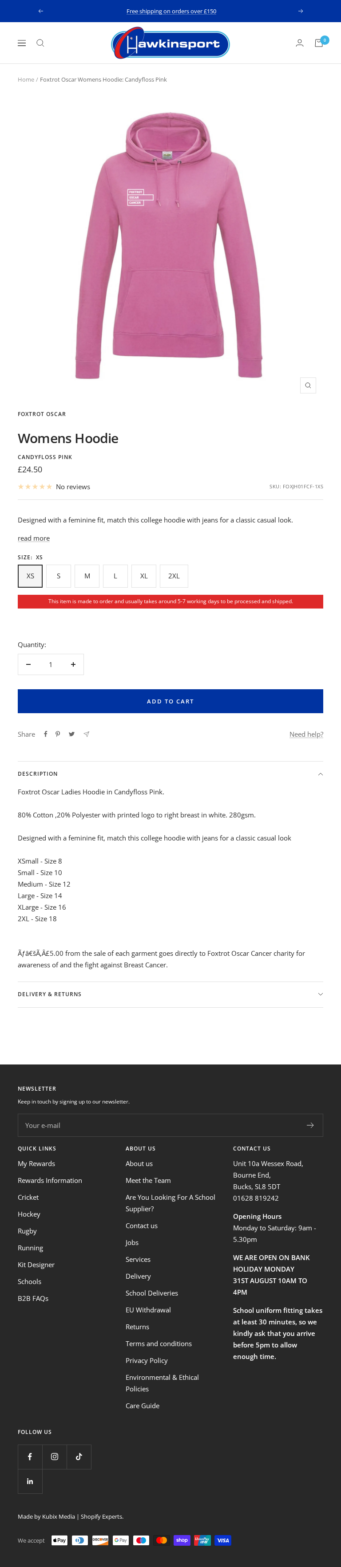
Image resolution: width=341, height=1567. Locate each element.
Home (26, 79)
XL (144, 575)
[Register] (310, 1125)
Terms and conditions (159, 1343)
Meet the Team (148, 1180)
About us (139, 1163)
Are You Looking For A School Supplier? (170, 1203)
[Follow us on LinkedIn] (30, 1481)
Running (30, 1247)
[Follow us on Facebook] (30, 1457)
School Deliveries (152, 1292)
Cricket (28, 1197)
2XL (174, 575)
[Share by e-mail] (86, 734)
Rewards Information (50, 1180)
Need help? (306, 734)
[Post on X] (71, 734)
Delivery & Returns (50, 994)
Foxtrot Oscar (42, 414)
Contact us (142, 1225)
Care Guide (142, 1405)
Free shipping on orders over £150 (171, 11)
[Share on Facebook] (46, 734)
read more (34, 538)
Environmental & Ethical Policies (162, 1383)
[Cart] (318, 43)
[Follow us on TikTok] (79, 1457)
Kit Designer (36, 1264)
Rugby (27, 1230)
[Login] (300, 43)
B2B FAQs (33, 1298)
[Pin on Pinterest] (58, 734)
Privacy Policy (147, 1360)
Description (38, 774)
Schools (29, 1281)
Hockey (29, 1214)
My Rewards (36, 1163)
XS (30, 575)
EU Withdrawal (148, 1309)
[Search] (40, 43)
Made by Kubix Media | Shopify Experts (70, 1516)
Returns (137, 1326)
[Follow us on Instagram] (54, 1457)
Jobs (132, 1242)
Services (138, 1259)
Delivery (138, 1276)
